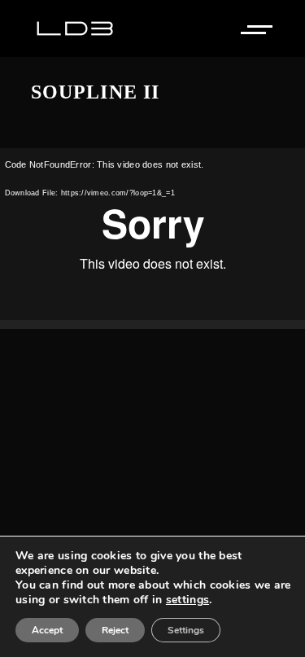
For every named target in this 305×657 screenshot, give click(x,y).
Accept (47, 630)
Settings (186, 630)
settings (187, 600)
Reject (115, 630)
